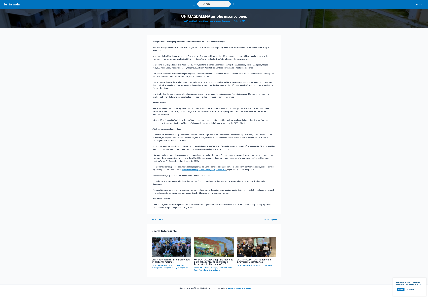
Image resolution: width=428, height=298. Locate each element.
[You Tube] (194, 5)
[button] (234, 4)
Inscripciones (215, 21)
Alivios (221, 268)
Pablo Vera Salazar (201, 270)
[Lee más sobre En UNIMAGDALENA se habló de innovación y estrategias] (256, 247)
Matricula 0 (228, 268)
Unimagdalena (228, 21)
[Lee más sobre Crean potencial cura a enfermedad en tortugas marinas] (171, 247)
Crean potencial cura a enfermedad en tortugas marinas (171, 260)
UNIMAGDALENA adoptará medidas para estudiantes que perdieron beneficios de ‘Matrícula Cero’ (213, 261)
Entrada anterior (155, 219)
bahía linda (12, 4)
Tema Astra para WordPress (239, 288)
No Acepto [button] (411, 290)
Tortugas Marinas (169, 268)
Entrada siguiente (272, 219)
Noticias (419, 4)
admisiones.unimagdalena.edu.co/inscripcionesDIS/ (204, 170)
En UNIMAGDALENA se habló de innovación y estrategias (254, 260)
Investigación (157, 268)
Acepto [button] (400, 290)
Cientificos (180, 265)
